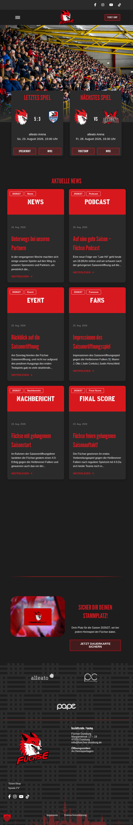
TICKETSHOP (83, 151)
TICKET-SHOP (112, 17)
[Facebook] (95, 4)
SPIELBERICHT (25, 151)
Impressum (52, 815)
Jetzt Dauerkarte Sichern (95, 645)
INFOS (50, 151)
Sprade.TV (14, 788)
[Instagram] (102, 4)
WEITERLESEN (20, 276)
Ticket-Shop (14, 783)
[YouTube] (111, 4)
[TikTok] (119, 4)
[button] (7, 818)
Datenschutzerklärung (75, 815)
